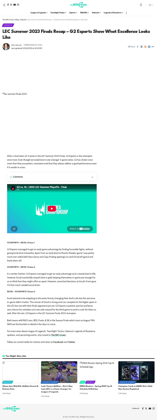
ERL (82, 382)
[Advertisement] (78, 74)
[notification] (141, 4)
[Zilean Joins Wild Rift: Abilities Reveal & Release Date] (20, 372)
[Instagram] (18, 5)
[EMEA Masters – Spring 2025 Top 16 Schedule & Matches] (98, 372)
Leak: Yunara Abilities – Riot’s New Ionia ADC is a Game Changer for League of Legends (56, 389)
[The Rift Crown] (78, 5)
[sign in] (4, 5)
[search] (144, 5)
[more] (126, 13)
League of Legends (50, 382)
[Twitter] (11, 5)
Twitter (71, 342)
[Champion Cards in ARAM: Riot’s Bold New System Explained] (136, 372)
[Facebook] (8, 5)
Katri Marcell (16, 45)
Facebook (58, 342)
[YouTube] (14, 5)
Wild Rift (7, 382)
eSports (8, 25)
